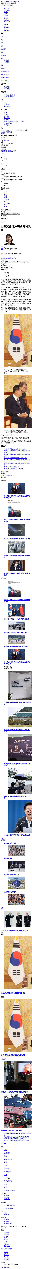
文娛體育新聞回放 (9, 1190)
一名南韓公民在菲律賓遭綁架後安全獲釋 (16, 1140)
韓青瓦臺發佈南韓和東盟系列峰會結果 (15, 458)
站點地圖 (7, 106)
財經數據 (7, 89)
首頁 (5, 112)
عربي (5, 1241)
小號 (7, 272)
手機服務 (7, 104)
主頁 (2, 1143)
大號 (7, 276)
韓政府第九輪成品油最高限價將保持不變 (16, 1137)
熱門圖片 (3, 840)
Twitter (6, 29)
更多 (2, 838)
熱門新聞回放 (5, 71)
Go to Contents (5, 1)
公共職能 (7, 116)
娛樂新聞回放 (5, 74)
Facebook (6, 27)
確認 (2, 221)
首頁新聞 (3, 1059)
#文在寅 (3, 132)
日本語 (6, 1239)
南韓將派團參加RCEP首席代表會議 (14, 449)
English (6, 1238)
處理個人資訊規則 (6, 1249)
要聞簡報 (7, 1199)
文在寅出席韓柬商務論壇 (11, 467)
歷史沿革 (7, 119)
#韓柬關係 (9, 132)
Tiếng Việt (7, 1246)
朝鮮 (2, 52)
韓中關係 (3, 55)
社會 (2, 46)
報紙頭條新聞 (5, 77)
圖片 (2, 58)
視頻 (2, 65)
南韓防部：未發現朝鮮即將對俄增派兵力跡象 (14, 1092)
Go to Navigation (14, 1)
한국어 (6, 1236)
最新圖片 (7, 60)
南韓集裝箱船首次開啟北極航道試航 (12, 1130)
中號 (7, 274)
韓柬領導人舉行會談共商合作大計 (14, 468)
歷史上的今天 (5, 80)
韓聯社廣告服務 (9, 97)
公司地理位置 (8, 123)
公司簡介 (7, 114)
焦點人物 (7, 87)
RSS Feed (7, 30)
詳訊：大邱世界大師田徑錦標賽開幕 (15, 1138)
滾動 (2, 36)
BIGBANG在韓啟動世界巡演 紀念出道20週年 (14, 930)
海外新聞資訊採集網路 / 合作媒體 (14, 121)
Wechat (6, 26)
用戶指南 (7, 125)
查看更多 (6, 140)
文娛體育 (3, 49)
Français (6, 1244)
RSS (5, 103)
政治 (2, 39)
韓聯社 (3, 133)
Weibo (6, 24)
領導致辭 (7, 118)
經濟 (2, 43)
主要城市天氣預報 (9, 95)
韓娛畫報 (7, 62)
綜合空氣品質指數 (6, 151)
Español (6, 1243)
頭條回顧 (3, 68)
